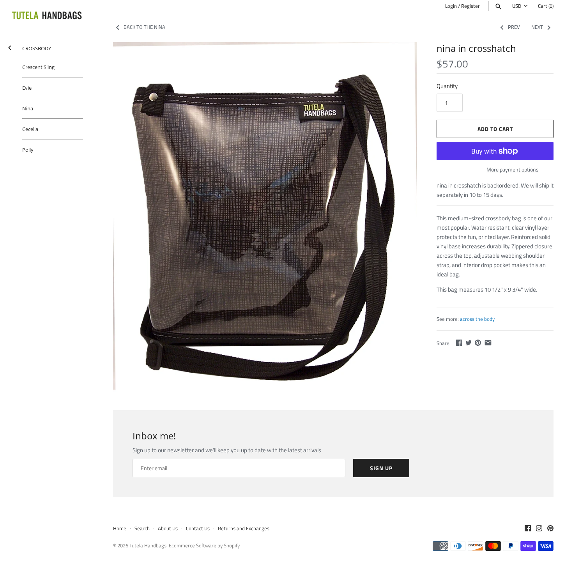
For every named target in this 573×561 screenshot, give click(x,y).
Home (119, 528)
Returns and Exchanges (243, 528)
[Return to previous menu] (9, 46)
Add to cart (495, 129)
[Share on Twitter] (468, 342)
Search (142, 528)
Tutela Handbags (147, 545)
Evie (27, 87)
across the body (477, 319)
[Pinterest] (550, 529)
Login (451, 6)
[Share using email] (488, 342)
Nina (27, 108)
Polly (28, 149)
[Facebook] (528, 529)
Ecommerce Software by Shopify (204, 545)
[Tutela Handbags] (47, 16)
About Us (168, 528)
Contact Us (198, 528)
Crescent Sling (38, 67)
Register (470, 6)
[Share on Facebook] (459, 342)
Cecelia (30, 129)
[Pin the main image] (478, 342)
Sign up (381, 468)
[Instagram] (539, 529)
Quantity (447, 85)
